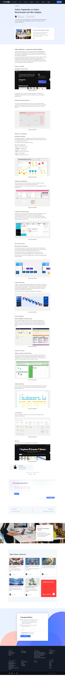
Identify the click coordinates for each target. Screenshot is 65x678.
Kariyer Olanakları (24, 661)
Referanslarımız (23, 652)
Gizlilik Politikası (11, 666)
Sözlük (50, 667)
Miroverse (28, 442)
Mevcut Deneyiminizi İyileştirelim (39, 652)
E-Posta (23, 629)
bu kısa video (39, 186)
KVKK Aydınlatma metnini (25, 632)
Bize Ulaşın (59, 1)
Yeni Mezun (23, 664)
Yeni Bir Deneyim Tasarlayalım (39, 655)
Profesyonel (23, 665)
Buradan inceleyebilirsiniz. (32, 90)
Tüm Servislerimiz (37, 651)
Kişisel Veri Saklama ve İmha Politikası (12, 663)
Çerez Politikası (11, 661)
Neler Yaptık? (23, 651)
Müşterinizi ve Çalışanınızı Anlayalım (40, 653)
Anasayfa (10, 651)
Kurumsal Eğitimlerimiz (51, 653)
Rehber (50, 664)
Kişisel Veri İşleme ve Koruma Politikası (13, 668)
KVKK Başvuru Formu (12, 665)
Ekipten (50, 665)
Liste (50, 666)
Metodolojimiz (11, 653)
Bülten (50, 662)
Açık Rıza (22, 633)
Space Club (51, 661)
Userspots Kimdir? (12, 652)
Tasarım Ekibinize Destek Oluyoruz (39, 657)
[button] (15, 2)
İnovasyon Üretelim (37, 656)
